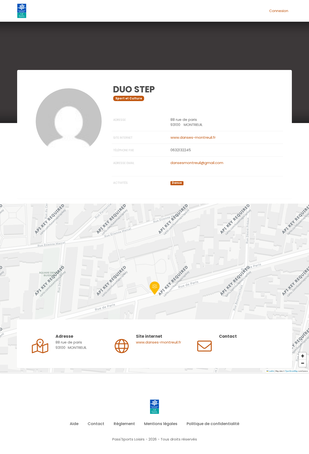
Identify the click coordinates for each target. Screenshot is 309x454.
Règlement (124, 423)
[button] (155, 288)
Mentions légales (160, 423)
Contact (96, 423)
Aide (74, 423)
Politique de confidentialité (213, 423)
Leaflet (271, 371)
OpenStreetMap (291, 371)
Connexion (278, 10)
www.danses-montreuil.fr (193, 137)
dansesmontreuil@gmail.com (196, 162)
